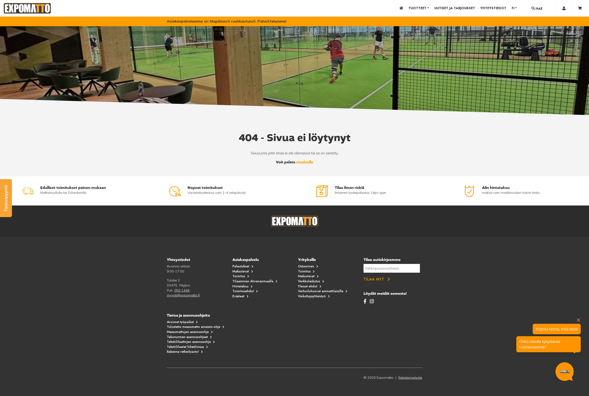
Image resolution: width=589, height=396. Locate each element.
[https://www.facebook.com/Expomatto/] (366, 301)
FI (513, 8)
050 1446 (182, 290)
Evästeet (238, 296)
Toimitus (238, 276)
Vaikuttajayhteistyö (312, 296)
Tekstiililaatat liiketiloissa (185, 346)
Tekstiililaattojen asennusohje (189, 341)
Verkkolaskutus (309, 281)
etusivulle (304, 162)
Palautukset (240, 266)
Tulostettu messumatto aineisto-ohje (193, 326)
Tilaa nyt (374, 279)
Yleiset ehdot (307, 286)
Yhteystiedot (493, 8)
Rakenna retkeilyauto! (183, 351)
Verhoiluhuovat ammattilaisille (320, 291)
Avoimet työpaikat (180, 322)
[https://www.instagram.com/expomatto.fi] (372, 301)
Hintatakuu (240, 286)
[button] (6, 198)
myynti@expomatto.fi (183, 295)
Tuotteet (417, 8)
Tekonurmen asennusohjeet (187, 337)
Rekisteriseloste (410, 378)
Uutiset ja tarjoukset (454, 8)
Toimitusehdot (243, 291)
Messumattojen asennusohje (188, 332)
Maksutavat (240, 271)
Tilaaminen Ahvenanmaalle (252, 281)
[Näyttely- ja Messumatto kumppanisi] (27, 8)
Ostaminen (306, 266)
